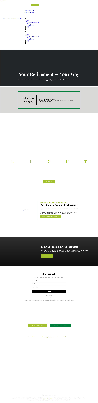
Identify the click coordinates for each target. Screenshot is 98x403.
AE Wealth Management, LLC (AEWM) (45, 398)
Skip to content (3, 0)
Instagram (49, 368)
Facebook (49, 365)
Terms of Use (66, 368)
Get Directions (31, 375)
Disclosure (66, 365)
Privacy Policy (66, 366)
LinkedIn (49, 366)
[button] (49, 181)
